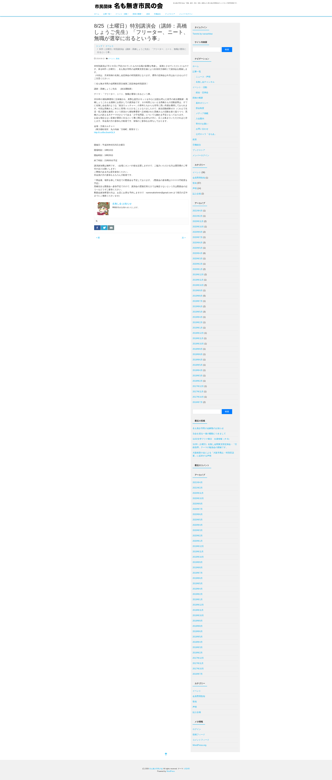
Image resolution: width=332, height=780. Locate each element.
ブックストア (170, 14)
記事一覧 (106, 14)
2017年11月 (198, 391)
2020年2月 (198, 264)
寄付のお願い (202, 124)
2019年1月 (198, 328)
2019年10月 (198, 285)
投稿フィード (199, 734)
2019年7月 (198, 301)
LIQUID (187, 769)
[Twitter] (96, 221)
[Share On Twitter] (104, 227)
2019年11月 (198, 280)
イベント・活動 (121, 14)
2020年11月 (198, 221)
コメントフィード (201, 740)
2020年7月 (198, 237)
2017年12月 (198, 386)
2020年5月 (198, 248)
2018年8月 (198, 354)
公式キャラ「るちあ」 (206, 134)
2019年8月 (198, 296)
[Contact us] (111, 227)
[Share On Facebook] (97, 227)
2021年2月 (198, 216)
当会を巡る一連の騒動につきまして (209, 433)
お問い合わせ (202, 129)
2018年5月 (198, 365)
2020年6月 (198, 242)
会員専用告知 (199, 178)
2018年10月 (198, 344)
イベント (111, 59)
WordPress (171, 771)
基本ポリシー (202, 103)
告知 (117, 59)
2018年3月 (198, 375)
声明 (195, 188)
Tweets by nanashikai (203, 34)
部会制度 (200, 108)
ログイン (197, 729)
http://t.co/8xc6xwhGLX (104, 132)
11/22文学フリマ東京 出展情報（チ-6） (211, 439)
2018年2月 (198, 381)
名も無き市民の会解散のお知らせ (208, 428)
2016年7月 (198, 402)
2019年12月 (198, 274)
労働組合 (157, 14)
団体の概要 (137, 14)
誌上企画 (197, 194)
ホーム (96, 14)
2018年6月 (198, 360)
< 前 (98, 238)
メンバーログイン (186, 14)
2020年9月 (198, 232)
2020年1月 (198, 269)
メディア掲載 (202, 113)
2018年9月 (198, 349)
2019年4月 (198, 317)
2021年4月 (198, 211)
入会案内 (200, 118)
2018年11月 (198, 338)
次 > (184, 238)
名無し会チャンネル (205, 82)
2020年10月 (198, 227)
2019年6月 (198, 306)
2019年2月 (198, 322)
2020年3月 (198, 258)
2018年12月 (198, 333)
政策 (148, 14)
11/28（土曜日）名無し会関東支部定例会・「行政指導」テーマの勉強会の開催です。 (215, 445)
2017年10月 (198, 397)
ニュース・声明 (203, 77)
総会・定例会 (202, 92)
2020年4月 (198, 253)
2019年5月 (198, 312)
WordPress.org (199, 745)
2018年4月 (198, 370)
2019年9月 (198, 290)
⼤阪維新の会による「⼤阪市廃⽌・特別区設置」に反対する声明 (213, 454)
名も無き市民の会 (129, 6)
